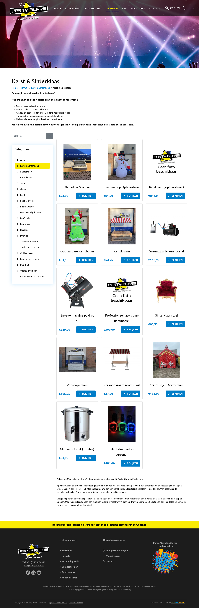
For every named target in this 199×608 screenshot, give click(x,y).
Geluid (23, 189)
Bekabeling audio (70, 561)
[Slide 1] (99, 64)
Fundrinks (25, 224)
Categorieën (23, 149)
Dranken (24, 236)
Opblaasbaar (26, 253)
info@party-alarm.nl (34, 565)
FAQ (124, 8)
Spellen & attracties (29, 247)
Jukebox (24, 183)
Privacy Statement (76, 603)
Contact (154, 8)
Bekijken (87, 195)
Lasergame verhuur (29, 259)
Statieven (66, 550)
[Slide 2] (104, 64)
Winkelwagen (112, 556)
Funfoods (25, 218)
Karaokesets (26, 177)
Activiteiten (92, 8)
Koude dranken (69, 577)
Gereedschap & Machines (32, 276)
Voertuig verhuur (28, 271)
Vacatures (138, 8)
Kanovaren (72, 8)
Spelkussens (68, 572)
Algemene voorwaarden (58, 603)
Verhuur (112, 8)
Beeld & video (27, 206)
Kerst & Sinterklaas (40, 88)
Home (57, 8)
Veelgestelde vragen (116, 550)
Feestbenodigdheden (30, 212)
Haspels (65, 556)
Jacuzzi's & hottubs (30, 241)
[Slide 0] (95, 64)
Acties (23, 160)
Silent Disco (26, 171)
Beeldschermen (69, 567)
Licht (22, 195)
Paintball (24, 265)
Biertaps (24, 230)
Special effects (27, 201)
